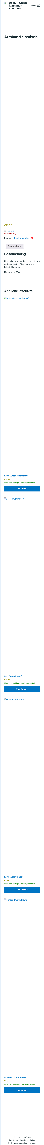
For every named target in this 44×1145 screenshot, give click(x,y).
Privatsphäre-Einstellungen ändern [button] (22, 1140)
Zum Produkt (22, 488)
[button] (35, 5)
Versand (11, 231)
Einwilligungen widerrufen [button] (17, 1143)
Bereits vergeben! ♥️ (24, 238)
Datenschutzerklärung (22, 1137)
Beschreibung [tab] (14, 246)
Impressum (33, 1143)
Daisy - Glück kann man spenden (18, 5)
